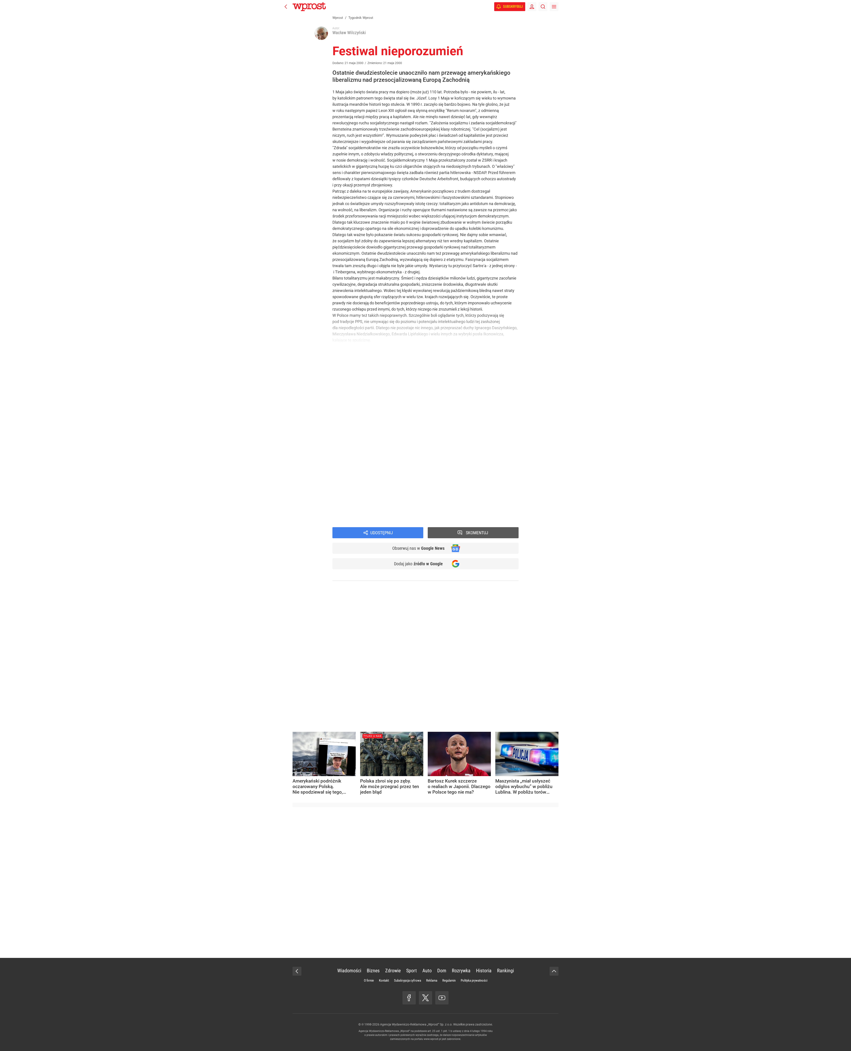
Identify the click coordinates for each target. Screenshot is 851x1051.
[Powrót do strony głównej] (297, 971)
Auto (427, 970)
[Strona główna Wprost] (309, 6)
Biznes (373, 970)
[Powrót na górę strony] (554, 971)
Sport (411, 970)
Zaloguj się (380, 461)
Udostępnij (381, 532)
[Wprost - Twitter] (425, 997)
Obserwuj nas (418, 548)
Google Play (463, 503)
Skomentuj (477, 532)
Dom (441, 970)
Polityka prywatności (474, 980)
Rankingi (505, 970)
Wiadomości (349, 970)
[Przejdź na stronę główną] (285, 6)
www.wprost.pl (432, 1039)
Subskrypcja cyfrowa (407, 980)
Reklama (431, 980)
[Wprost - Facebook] (409, 997)
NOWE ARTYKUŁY (380, 471)
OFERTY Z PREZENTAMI (392, 446)
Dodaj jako (418, 563)
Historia (484, 970)
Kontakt (384, 980)
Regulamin (449, 980)
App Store (441, 503)
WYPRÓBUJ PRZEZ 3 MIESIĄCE (357, 438)
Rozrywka (461, 970)
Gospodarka (349, 520)
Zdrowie (393, 970)
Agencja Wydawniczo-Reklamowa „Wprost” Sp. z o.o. (416, 1024)
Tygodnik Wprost (354, 513)
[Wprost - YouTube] (442, 997)
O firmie (369, 980)
